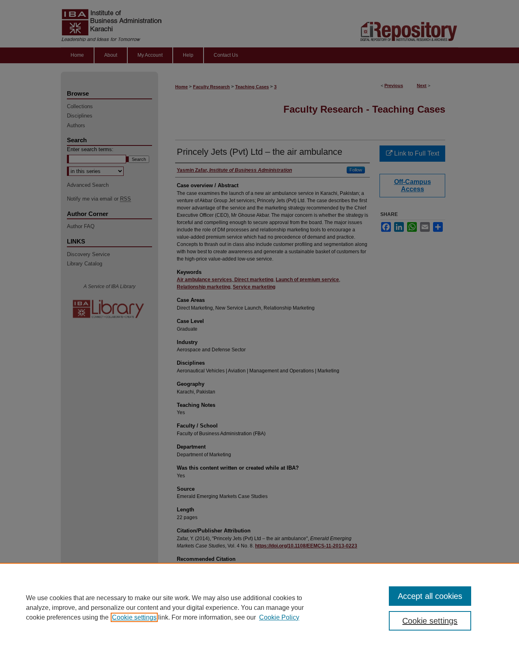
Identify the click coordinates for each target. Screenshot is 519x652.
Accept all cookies (430, 596)
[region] (259, 607)
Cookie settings (134, 617)
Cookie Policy (279, 617)
